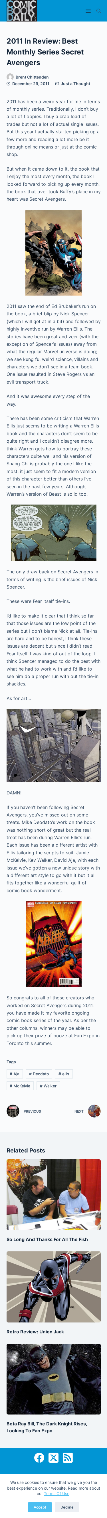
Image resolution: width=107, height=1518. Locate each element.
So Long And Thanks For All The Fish (47, 1239)
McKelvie (20, 1085)
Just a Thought (75, 83)
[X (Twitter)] (53, 1458)
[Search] (98, 11)
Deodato (39, 1073)
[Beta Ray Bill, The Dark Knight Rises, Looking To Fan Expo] (54, 1379)
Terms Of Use (56, 1493)
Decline (67, 1507)
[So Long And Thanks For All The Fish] (54, 1194)
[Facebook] (39, 1458)
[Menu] (88, 10)
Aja (14, 1073)
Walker (48, 1085)
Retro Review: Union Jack (35, 1332)
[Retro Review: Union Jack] (54, 1286)
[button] (53, 253)
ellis (63, 1073)
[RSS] (68, 1458)
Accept (40, 1507)
